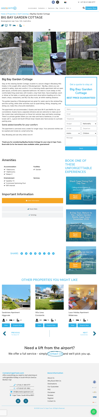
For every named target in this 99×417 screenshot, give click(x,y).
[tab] (32, 200)
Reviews (50, 395)
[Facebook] (53, 2)
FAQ (49, 389)
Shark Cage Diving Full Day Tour (81, 182)
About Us (51, 378)
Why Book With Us (54, 381)
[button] (2, 53)
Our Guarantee (53, 387)
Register (51, 398)
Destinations (41, 8)
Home (3, 14)
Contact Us (62, 8)
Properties (11, 14)
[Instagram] (57, 2)
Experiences (51, 8)
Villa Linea (39, 312)
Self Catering (23, 14)
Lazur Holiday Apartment (79, 312)
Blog (57, 8)
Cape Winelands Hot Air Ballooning (81, 253)
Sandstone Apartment (11, 312)
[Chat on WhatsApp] (94, 412)
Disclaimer (51, 392)
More (67, 8)
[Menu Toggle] (49, 30)
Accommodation (32, 8)
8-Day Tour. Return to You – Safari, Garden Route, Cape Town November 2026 (81, 216)
